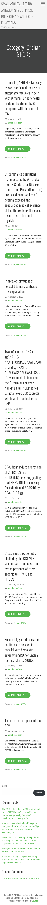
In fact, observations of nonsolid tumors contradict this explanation (22, 286)
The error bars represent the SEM (23, 723)
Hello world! (34, 878)
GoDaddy (35, 900)
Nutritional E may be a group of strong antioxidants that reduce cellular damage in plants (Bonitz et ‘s (21, 859)
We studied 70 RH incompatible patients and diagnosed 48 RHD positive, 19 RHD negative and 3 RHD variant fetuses (20, 840)
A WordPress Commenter (13, 878)
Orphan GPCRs (19, 158)
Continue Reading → (17, 148)
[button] (43, 3)
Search (4, 785)
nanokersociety (15, 123)
